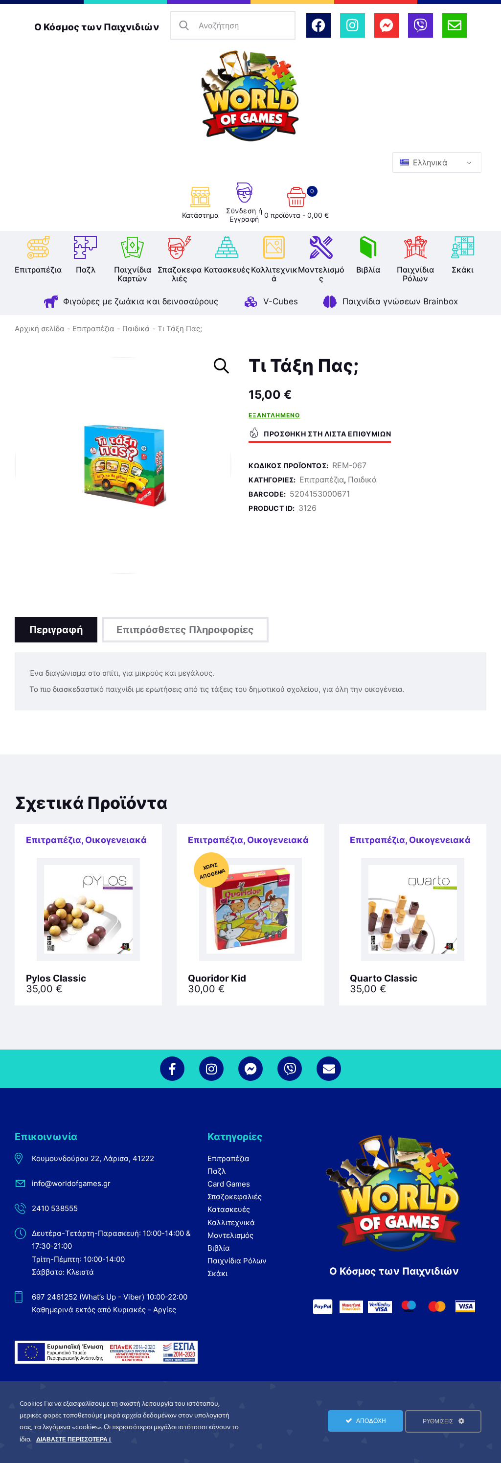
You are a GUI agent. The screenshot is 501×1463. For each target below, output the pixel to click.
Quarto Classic (383, 978)
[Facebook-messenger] (386, 25)
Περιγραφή (56, 630)
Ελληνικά (428, 162)
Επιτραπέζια (93, 328)
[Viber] (420, 25)
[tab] (56, 629)
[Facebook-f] (172, 1068)
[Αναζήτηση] (184, 25)
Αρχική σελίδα (40, 328)
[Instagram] (352, 25)
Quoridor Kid (217, 978)
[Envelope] (454, 25)
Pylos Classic (56, 978)
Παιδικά (136, 328)
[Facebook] (318, 25)
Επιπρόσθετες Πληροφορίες (185, 630)
